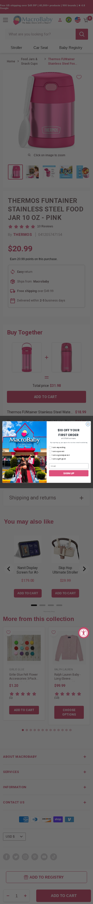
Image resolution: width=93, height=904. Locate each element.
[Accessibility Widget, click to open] (83, 632)
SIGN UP (68, 473)
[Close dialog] (88, 424)
